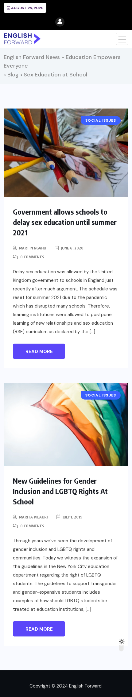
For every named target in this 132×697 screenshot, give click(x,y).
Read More (39, 351)
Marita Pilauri (33, 517)
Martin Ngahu (32, 248)
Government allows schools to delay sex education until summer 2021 (65, 222)
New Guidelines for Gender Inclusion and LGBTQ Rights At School (60, 491)
